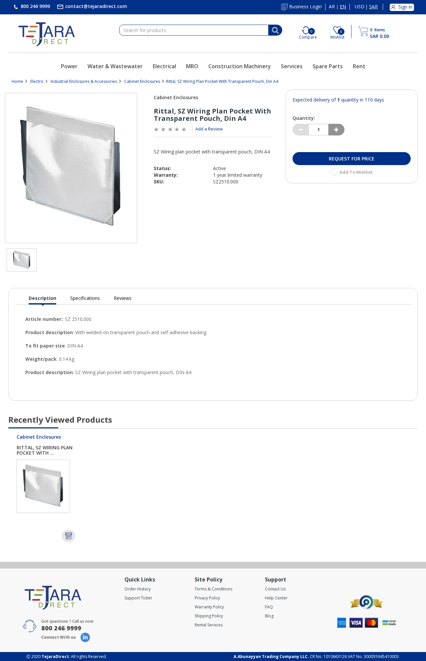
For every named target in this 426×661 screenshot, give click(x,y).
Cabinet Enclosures (142, 81)
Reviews (122, 298)
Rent (359, 66)
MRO (192, 66)
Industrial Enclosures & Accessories (84, 81)
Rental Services (209, 625)
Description (42, 300)
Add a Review (209, 129)
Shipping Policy (209, 616)
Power (69, 66)
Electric (37, 81)
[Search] (275, 30)
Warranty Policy (209, 607)
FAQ (269, 607)
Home (17, 81)
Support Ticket (138, 598)
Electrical (164, 66)
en (343, 7)
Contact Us (275, 589)
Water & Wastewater (115, 66)
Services (292, 66)
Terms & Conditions (213, 589)
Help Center (276, 598)
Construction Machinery (239, 66)
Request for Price (351, 158)
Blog (269, 616)
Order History (137, 589)
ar (332, 7)
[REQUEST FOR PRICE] (68, 536)
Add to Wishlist (356, 172)
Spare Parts (328, 66)
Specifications (85, 298)
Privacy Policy (207, 598)
